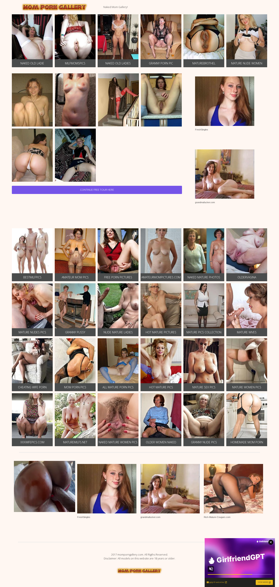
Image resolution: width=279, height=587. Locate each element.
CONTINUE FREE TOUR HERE (97, 190)
